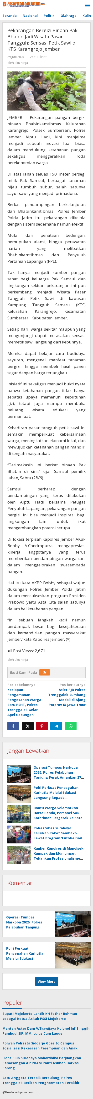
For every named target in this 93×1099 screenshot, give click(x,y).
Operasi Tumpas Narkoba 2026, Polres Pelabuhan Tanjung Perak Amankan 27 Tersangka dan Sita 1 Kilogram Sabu (57, 777)
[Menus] (87, 5)
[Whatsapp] (71, 726)
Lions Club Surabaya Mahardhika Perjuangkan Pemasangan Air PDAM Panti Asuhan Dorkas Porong (41, 1063)
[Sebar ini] (13, 726)
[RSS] (44, 672)
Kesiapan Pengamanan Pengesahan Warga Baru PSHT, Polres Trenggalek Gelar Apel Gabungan (24, 699)
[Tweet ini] (28, 726)
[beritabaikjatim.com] (23, 3)
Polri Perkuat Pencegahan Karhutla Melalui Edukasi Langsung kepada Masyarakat (24, 958)
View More (47, 981)
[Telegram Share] (56, 726)
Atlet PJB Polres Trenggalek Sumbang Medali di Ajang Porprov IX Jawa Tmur (67, 694)
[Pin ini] (42, 726)
